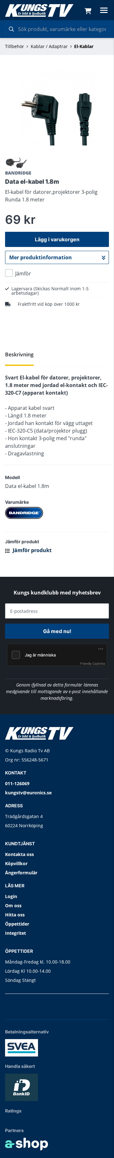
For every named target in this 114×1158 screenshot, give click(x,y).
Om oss (13, 905)
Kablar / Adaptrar (49, 46)
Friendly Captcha (92, 663)
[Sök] (11, 29)
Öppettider (17, 924)
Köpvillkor (16, 863)
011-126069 (17, 783)
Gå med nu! (57, 631)
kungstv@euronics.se (28, 793)
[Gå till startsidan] (39, 10)
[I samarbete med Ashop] (26, 1144)
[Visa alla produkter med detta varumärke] (57, 513)
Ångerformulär (21, 873)
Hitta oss (15, 915)
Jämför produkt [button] (31, 550)
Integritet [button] (15, 933)
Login (11, 896)
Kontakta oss (19, 854)
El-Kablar (83, 46)
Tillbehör (14, 46)
